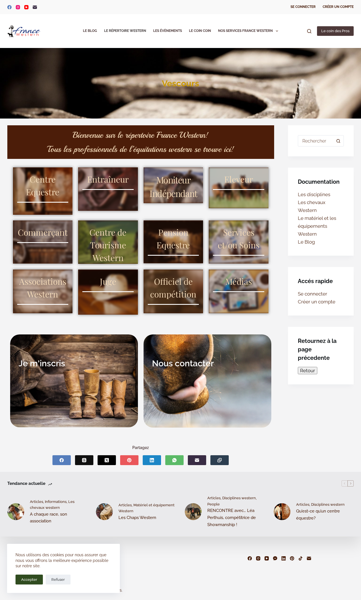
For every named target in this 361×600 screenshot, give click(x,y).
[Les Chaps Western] (104, 511)
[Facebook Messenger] (275, 558)
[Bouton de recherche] (338, 140)
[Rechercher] (309, 31)
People (213, 504)
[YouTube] (26, 7)
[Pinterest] (129, 460)
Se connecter (303, 7)
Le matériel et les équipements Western (317, 226)
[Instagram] (18, 7)
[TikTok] (300, 558)
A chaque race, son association (48, 518)
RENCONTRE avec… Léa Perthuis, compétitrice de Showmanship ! (231, 517)
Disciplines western (239, 498)
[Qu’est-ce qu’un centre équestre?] (282, 511)
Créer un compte (338, 7)
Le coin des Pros (335, 31)
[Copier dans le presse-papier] (219, 460)
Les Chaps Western (137, 517)
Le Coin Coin (200, 31)
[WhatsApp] (174, 460)
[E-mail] (35, 7)
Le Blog (90, 31)
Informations (56, 502)
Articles (36, 502)
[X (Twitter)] (107, 460)
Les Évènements (167, 31)
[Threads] (84, 460)
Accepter (29, 579)
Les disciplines (314, 194)
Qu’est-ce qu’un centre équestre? (318, 515)
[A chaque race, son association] (15, 511)
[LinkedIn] (152, 460)
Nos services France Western (245, 31)
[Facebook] (9, 7)
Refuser (58, 579)
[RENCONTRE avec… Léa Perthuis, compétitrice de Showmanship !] (193, 511)
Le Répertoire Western (125, 31)
